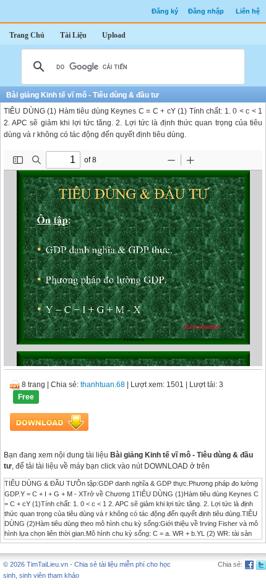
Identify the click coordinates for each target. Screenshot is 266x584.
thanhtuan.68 (102, 384)
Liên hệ (248, 11)
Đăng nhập (206, 11)
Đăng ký (165, 11)
